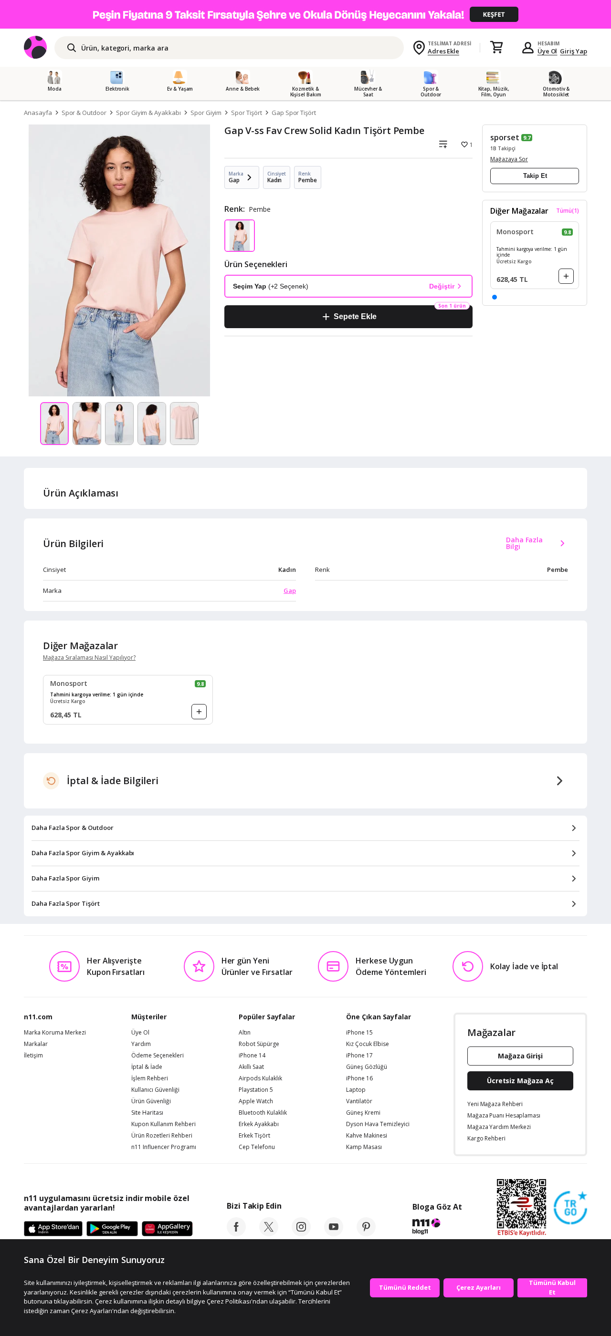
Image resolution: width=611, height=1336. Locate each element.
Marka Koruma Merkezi (55, 1032)
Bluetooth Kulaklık (263, 1113)
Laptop (356, 1090)
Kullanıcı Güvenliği (155, 1090)
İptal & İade (146, 1067)
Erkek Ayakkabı (259, 1124)
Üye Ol (547, 51)
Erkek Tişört (254, 1135)
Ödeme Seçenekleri (157, 1055)
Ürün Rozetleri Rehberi (161, 1135)
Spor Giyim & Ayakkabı (148, 112)
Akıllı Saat (251, 1067)
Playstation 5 (256, 1090)
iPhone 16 (359, 1078)
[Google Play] (112, 1229)
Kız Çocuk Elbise (367, 1044)
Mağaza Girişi (520, 1055)
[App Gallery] (167, 1229)
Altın (245, 1032)
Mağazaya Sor (509, 159)
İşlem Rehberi (149, 1078)
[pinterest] (366, 1233)
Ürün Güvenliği (151, 1101)
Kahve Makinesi (366, 1135)
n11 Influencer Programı (163, 1147)
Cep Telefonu (257, 1147)
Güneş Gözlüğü (366, 1067)
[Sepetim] (496, 48)
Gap (290, 590)
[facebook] (236, 1233)
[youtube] (333, 1233)
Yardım (141, 1044)
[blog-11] (437, 1227)
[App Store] (53, 1229)
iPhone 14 (252, 1055)
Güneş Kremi (363, 1113)
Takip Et (535, 175)
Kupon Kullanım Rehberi (163, 1124)
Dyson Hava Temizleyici (378, 1124)
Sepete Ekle (355, 316)
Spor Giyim (206, 112)
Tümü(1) (567, 211)
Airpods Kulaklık (260, 1078)
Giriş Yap (573, 51)
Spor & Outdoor (84, 112)
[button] (494, 297)
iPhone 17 (359, 1055)
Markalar (36, 1044)
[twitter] (268, 1233)
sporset (504, 137)
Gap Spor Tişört (294, 112)
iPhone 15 (359, 1032)
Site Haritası (147, 1113)
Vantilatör (359, 1101)
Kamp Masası (364, 1147)
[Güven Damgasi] (570, 1208)
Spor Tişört (246, 112)
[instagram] (301, 1233)
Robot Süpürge (259, 1044)
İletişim (33, 1055)
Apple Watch (256, 1101)
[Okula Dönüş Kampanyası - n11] (305, 14)
